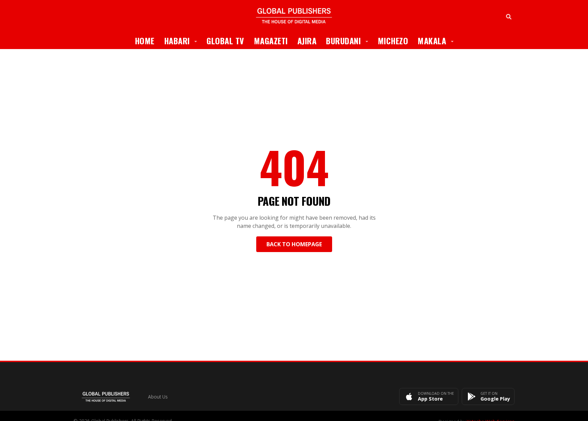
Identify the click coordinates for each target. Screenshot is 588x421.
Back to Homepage (294, 244)
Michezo (393, 40)
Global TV (225, 40)
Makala (438, 40)
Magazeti (271, 40)
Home (144, 40)
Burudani (349, 40)
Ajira (307, 40)
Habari (183, 40)
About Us (158, 396)
